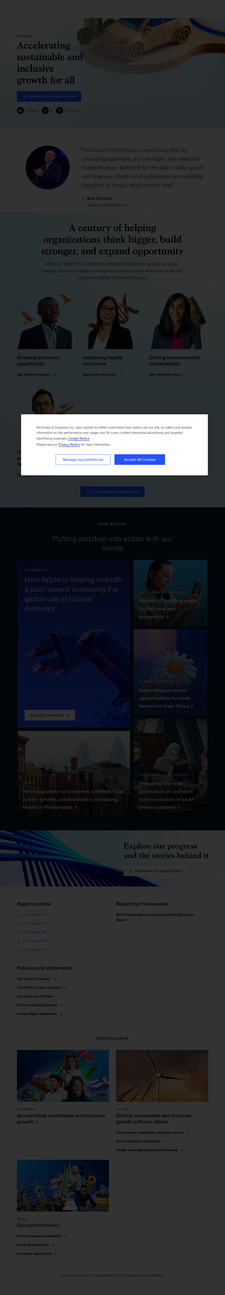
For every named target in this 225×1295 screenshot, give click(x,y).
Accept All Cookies (140, 459)
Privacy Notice (69, 444)
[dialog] (114, 444)
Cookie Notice (78, 438)
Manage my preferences (83, 459)
